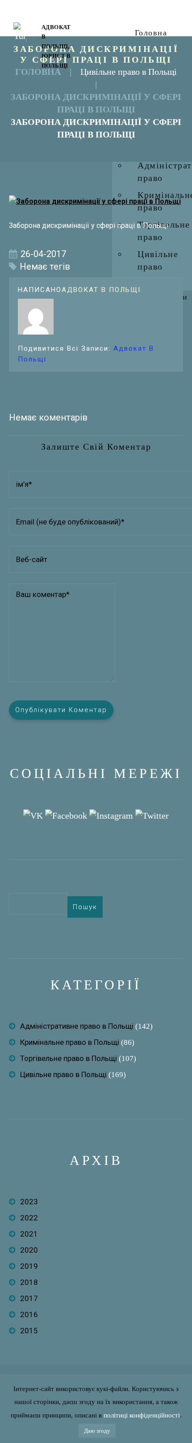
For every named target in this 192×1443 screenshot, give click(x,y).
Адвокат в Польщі (101, 290)
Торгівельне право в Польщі (68, 1058)
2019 (29, 1266)
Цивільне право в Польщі (128, 72)
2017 (29, 1298)
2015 (29, 1330)
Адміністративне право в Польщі (77, 1026)
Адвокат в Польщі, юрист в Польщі (56, 46)
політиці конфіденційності (142, 1415)
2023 (29, 1201)
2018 (29, 1282)
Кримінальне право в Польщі (69, 1042)
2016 (29, 1314)
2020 (29, 1249)
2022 (29, 1217)
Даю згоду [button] (97, 1430)
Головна (151, 32)
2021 (29, 1233)
